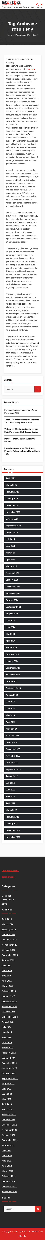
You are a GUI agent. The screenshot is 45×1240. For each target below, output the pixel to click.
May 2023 (10, 715)
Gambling (6, 896)
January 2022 (12, 823)
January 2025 (12, 580)
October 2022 (12, 763)
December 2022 (13, 749)
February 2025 (12, 573)
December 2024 (13, 586)
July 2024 (10, 620)
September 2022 (13, 769)
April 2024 (10, 641)
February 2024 (12, 654)
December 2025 (13, 505)
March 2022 (11, 810)
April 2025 (10, 559)
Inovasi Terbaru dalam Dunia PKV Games (19, 440)
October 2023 (12, 681)
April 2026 (10, 478)
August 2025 (12, 532)
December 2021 (13, 830)
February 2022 (12, 817)
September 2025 (13, 526)
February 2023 (12, 735)
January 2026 (12, 498)
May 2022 (10, 796)
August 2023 (12, 695)
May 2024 (10, 634)
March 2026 (11, 485)
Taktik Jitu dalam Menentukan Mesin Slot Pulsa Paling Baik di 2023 (21, 421)
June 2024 (10, 627)
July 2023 (10, 702)
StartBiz (22, 1236)
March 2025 (11, 566)
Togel (4, 903)
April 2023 (10, 722)
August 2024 (12, 614)
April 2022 (10, 803)
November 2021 (13, 837)
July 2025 (10, 539)
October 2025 (12, 519)
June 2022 (10, 790)
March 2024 (11, 647)
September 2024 (13, 607)
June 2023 (10, 708)
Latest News (8, 900)
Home (9, 35)
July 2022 (10, 783)
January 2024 (12, 661)
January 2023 (12, 742)
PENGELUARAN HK (10, 870)
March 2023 (11, 729)
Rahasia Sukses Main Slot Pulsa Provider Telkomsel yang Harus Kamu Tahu (22, 451)
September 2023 (13, 688)
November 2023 (13, 674)
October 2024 (12, 600)
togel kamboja (8, 877)
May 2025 (10, 553)
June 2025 (10, 546)
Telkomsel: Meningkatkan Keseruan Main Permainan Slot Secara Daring (21, 430)
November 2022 (13, 756)
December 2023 (13, 668)
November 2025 (13, 512)
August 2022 (12, 776)
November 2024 (13, 593)
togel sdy (31, 69)
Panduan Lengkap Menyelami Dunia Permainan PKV (20, 411)
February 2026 (12, 492)
